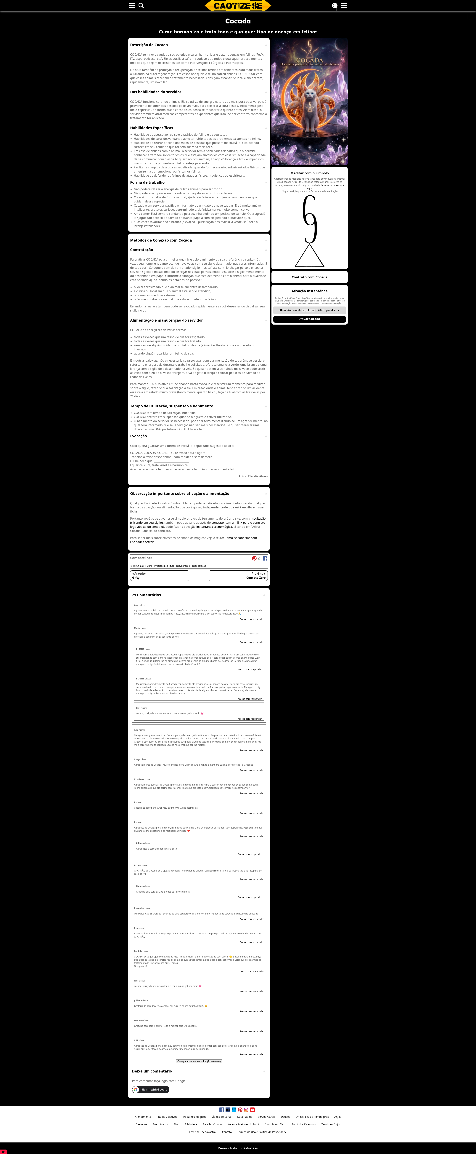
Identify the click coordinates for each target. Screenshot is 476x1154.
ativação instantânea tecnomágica (208, 527)
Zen (255, 1148)
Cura (149, 565)
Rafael (247, 1148)
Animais (140, 565)
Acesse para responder (252, 619)
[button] (309, 218)
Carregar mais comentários (199, 1061)
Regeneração (199, 565)
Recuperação (183, 565)
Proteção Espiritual (164, 565)
